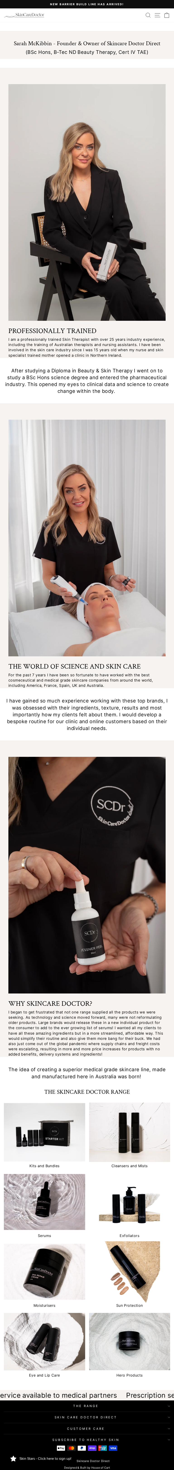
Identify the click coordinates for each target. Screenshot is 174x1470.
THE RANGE (86, 1406)
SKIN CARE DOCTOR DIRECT (86, 1417)
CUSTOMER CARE (86, 1428)
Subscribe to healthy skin (85, 1440)
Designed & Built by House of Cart (87, 1467)
